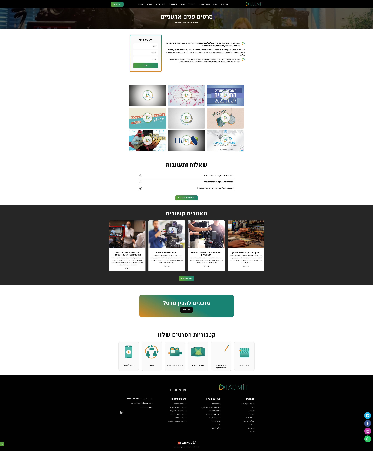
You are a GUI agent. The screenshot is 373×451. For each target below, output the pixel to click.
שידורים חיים (160, 4)
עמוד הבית (224, 4)
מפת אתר (251, 428)
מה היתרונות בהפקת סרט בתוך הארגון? (219, 182)
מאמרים (149, 4)
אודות (215, 4)
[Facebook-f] (367, 423)
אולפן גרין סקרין (214, 417)
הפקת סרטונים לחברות (166, 252)
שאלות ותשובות (249, 421)
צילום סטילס (173, 4)
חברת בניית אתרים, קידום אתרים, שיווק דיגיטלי (186, 447)
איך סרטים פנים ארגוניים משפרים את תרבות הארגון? (127, 253)
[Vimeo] (367, 415)
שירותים (189, 23)
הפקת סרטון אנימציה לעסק (246, 252)
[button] (2, 444)
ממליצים (251, 414)
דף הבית (195, 23)
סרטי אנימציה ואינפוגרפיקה (211, 407)
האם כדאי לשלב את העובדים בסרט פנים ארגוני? (215, 188)
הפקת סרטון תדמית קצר (178, 407)
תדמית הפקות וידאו (247, 404)
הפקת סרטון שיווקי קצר (178, 414)
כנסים (183, 4)
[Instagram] (367, 431)
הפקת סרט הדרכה (180, 404)
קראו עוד (246, 266)
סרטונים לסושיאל (214, 411)
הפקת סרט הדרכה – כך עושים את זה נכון (206, 253)
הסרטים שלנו (205, 4)
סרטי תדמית (216, 404)
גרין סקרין (192, 4)
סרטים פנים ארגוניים (213, 414)
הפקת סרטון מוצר (180, 417)
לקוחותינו (251, 411)
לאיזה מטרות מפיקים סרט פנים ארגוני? (219, 175)
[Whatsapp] (367, 438)
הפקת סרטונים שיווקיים (178, 411)
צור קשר (140, 4)
